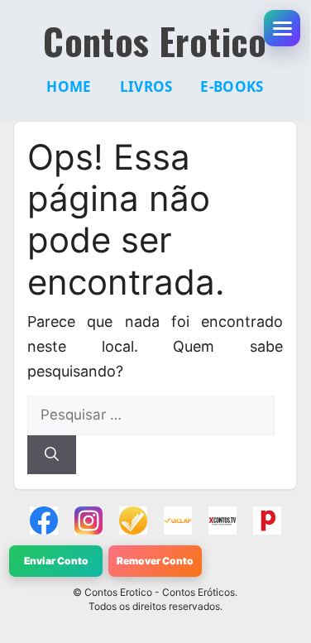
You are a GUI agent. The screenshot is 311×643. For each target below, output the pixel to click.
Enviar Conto (56, 560)
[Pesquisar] (51, 455)
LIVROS (146, 86)
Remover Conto (155, 560)
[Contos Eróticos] (222, 520)
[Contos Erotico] (43, 520)
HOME (68, 86)
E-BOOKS (231, 86)
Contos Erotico (155, 41)
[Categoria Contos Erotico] (267, 520)
